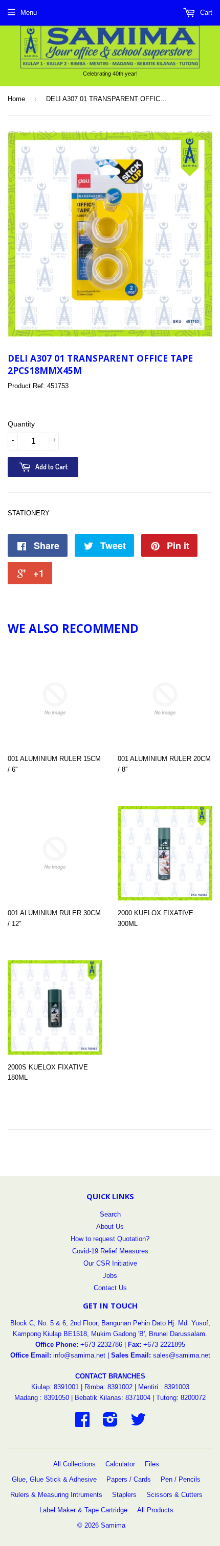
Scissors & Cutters (174, 1495)
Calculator (120, 1464)
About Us (110, 1226)
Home (16, 99)
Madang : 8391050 (41, 1397)
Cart (205, 12)
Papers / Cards (128, 1479)
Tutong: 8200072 (181, 1397)
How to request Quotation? (110, 1239)
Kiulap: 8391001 (56, 1387)
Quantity (21, 424)
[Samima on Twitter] (138, 1423)
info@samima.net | (82, 1355)
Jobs (110, 1275)
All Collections (74, 1464)
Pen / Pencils (181, 1479)
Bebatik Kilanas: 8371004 (113, 1397)
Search (110, 1214)
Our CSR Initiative (110, 1263)
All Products (155, 1510)
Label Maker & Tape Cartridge (83, 1510)
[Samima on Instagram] (110, 1423)
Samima (113, 1525)
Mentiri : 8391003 (163, 1387)
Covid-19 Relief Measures (110, 1251)
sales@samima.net (181, 1355)
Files (152, 1464)
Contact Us (110, 1288)
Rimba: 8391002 (108, 1387)
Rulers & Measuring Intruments (56, 1495)
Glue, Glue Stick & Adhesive (54, 1479)
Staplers (124, 1495)
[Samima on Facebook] (82, 1423)
